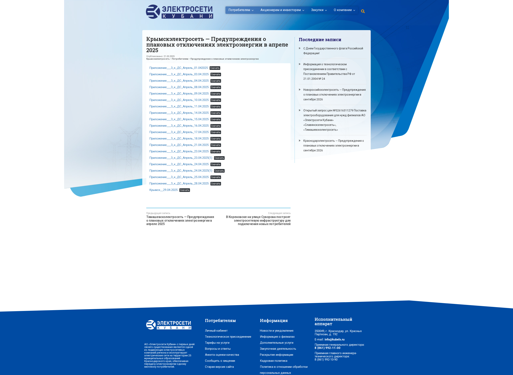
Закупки (317, 10)
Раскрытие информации (276, 355)
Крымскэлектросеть (158, 59)
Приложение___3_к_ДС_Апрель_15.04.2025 (179, 119)
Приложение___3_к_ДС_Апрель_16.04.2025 (179, 125)
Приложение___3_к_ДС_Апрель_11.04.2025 (179, 106)
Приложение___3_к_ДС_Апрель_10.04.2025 (179, 100)
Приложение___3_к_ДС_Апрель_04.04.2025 (179, 81)
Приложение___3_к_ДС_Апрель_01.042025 (178, 68)
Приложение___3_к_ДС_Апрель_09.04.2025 (179, 93)
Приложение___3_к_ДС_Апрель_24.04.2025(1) (180, 170)
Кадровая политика (273, 361)
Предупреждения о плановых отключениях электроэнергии (224, 59)
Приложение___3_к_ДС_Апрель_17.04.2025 (179, 132)
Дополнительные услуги (276, 342)
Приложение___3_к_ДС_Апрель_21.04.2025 (179, 145)
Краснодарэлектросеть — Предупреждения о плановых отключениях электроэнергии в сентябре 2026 (333, 145)
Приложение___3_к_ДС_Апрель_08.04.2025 (179, 87)
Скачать (214, 68)
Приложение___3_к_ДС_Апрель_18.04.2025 (179, 138)
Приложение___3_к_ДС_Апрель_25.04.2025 (179, 177)
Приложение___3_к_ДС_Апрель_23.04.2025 (179, 151)
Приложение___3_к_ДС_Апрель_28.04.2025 (179, 183)
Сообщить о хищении (220, 361)
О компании (343, 10)
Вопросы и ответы (218, 349)
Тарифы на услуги (217, 342)
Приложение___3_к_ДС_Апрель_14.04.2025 (179, 113)
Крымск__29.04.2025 (163, 190)
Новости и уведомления (276, 330)
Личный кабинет (216, 330)
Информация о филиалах (277, 336)
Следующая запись (258, 219)
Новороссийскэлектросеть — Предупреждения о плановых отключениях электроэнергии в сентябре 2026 (334, 94)
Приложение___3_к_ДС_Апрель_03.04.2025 (179, 74)
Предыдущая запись (180, 219)
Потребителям (239, 10)
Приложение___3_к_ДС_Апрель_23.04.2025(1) (180, 158)
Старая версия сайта (219, 367)
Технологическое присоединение (228, 336)
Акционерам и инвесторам (281, 10)
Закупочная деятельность (278, 349)
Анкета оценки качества (222, 355)
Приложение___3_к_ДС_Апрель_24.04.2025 (179, 164)
